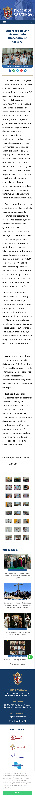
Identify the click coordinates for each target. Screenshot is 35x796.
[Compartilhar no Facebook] (10, 70)
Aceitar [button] (17, 793)
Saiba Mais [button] (7, 788)
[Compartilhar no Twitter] (17, 70)
